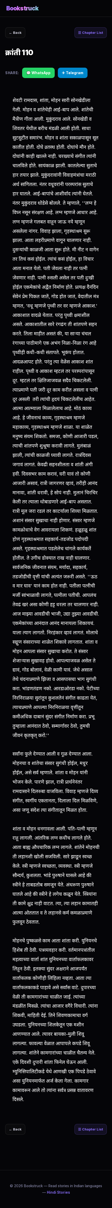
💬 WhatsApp (38, 73)
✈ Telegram (72, 73)
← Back (15, 33)
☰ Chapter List (90, 33)
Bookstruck (22, 8)
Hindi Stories (58, 1192)
